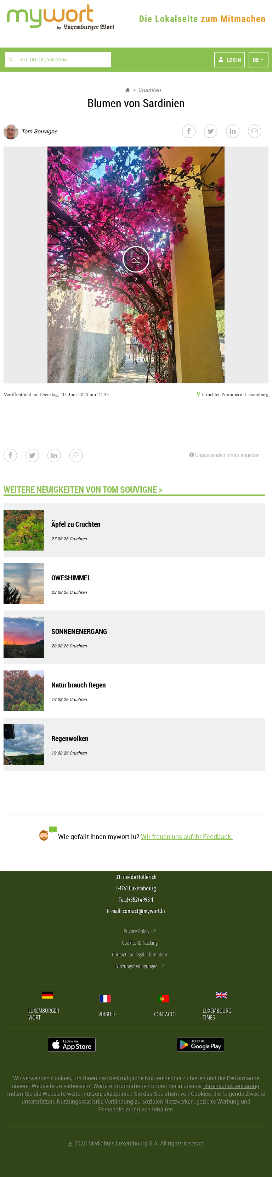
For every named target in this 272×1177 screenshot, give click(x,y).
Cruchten (149, 90)
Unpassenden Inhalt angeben (227, 455)
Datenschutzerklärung (231, 1086)
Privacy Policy (137, 931)
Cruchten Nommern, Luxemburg (234, 394)
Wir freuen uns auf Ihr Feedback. (187, 836)
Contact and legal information (139, 955)
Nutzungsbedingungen (137, 966)
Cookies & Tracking (140, 943)
